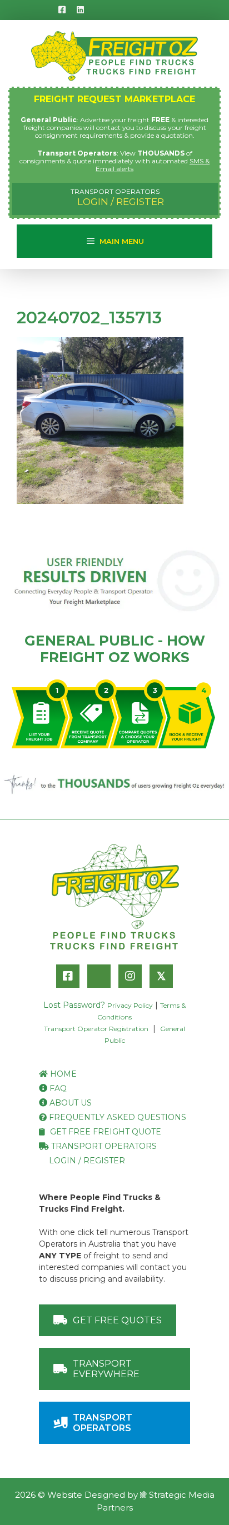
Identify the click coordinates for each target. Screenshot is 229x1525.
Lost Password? (74, 1005)
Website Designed (86, 1494)
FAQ (57, 1088)
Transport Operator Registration (96, 1028)
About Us (69, 1103)
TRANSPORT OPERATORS (102, 1422)
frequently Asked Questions (116, 1117)
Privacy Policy (130, 1005)
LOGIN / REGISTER (118, 197)
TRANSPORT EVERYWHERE (106, 1368)
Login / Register (86, 1161)
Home (62, 1074)
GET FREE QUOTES (117, 1320)
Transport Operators (103, 1146)
